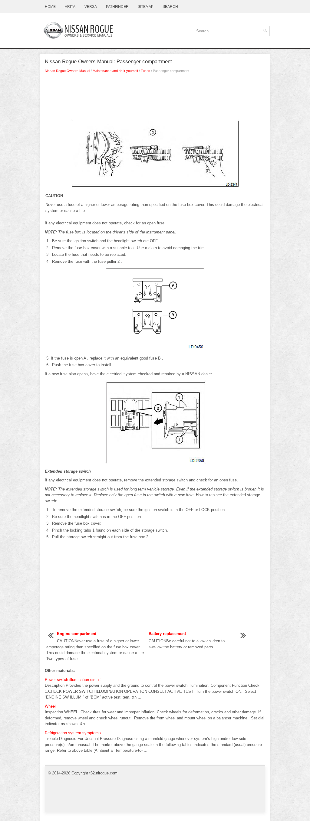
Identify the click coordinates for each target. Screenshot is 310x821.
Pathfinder (117, 7)
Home (50, 7)
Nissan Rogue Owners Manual (67, 71)
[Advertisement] (155, 98)
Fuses (145, 71)
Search (170, 7)
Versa (90, 7)
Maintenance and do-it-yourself (115, 71)
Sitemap (145, 7)
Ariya (70, 7)
